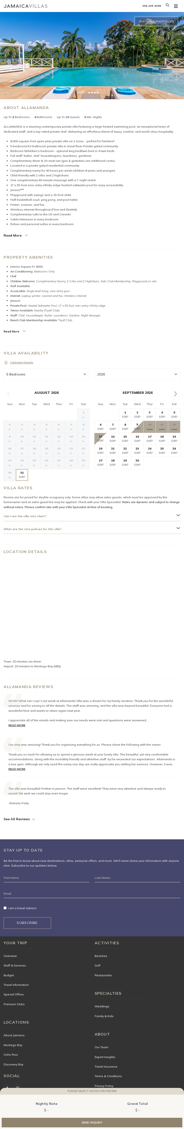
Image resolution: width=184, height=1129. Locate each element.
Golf (97, 965)
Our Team (101, 1047)
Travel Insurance (106, 1066)
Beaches (101, 956)
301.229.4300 (151, 5)
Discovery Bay (13, 1064)
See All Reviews (17, 819)
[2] (92, 93)
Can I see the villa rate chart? (25, 516)
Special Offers (14, 994)
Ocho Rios (11, 1054)
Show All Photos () (156, 21)
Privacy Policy (104, 1086)
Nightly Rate (46, 1104)
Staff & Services (15, 965)
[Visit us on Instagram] (17, 1087)
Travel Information (16, 985)
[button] (168, 6)
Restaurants (103, 975)
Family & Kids (104, 1016)
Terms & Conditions (108, 1076)
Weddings (102, 1006)
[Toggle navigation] (175, 6)
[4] (97, 93)
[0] (86, 93)
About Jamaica (14, 1035)
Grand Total (137, 1104)
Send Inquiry (92, 1122)
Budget (9, 975)
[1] (89, 93)
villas (69, 861)
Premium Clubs (14, 1004)
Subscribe (27, 923)
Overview (10, 956)
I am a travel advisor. (22, 908)
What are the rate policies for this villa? (32, 529)
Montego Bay (13, 1045)
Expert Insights (105, 1057)
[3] (95, 93)
